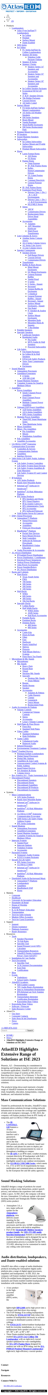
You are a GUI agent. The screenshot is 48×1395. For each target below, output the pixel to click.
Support (15, 924)
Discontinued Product (21, 778)
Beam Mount (27, 120)
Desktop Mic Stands (36, 678)
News (14, 1021)
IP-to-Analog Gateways (32, 504)
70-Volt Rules (23, 941)
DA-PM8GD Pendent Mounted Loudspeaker (25, 1347)
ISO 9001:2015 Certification (13, 1386)
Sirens (25, 207)
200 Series (26, 586)
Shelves (25, 647)
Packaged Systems (19, 852)
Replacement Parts (35, 705)
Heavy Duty (27, 666)
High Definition (29, 736)
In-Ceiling (26, 35)
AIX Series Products (25, 480)
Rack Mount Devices (31, 536)
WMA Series (33, 610)
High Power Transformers (33, 232)
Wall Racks (22, 591)
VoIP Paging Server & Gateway (30, 513)
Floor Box (26, 726)
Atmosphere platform (11, 1214)
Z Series (25, 376)
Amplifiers (16, 388)
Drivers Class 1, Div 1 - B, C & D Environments (37, 194)
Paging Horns (28, 161)
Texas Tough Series (30, 577)
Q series (31, 282)
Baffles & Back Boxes (31, 265)
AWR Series (33, 613)
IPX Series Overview (26, 862)
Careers (15, 1023)
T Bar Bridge (33, 327)
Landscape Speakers (31, 335)
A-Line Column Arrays (32, 248)
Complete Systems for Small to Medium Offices (30, 384)
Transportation (18, 912)
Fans (24, 639)
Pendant (25, 38)
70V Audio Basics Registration (30, 987)
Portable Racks (28, 618)
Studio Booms (28, 685)
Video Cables (22, 731)
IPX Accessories (29, 508)
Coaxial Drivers (29, 100)
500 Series (26, 584)
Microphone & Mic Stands (23, 659)
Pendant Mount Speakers (27, 132)
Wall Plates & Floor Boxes (28, 724)
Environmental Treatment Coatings (31, 748)
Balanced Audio (29, 743)
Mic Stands (22, 664)
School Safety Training (26, 980)
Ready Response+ (19, 931)
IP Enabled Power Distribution (30, 555)
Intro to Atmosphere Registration (31, 989)
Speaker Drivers (29, 253)
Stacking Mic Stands (31, 673)
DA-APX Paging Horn (19, 1344)
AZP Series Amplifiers (31, 410)
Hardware (26, 642)
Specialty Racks (24, 603)
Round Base (27, 668)
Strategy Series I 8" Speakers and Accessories (36, 83)
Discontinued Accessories (28, 790)
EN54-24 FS (15, 1324)
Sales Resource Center (21, 1009)
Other (24, 637)
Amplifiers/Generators (26, 373)
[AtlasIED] (21, 11)
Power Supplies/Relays (27, 567)
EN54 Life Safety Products (33, 359)
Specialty (26, 676)
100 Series (26, 589)
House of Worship (19, 905)
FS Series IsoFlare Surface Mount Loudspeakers (33, 109)
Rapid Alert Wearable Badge (29, 483)
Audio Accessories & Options (24, 707)
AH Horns (32, 156)
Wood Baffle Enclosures (32, 125)
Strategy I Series (29, 64)
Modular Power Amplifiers (28, 417)
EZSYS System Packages (28, 857)
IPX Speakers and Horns (32, 499)
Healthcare (16, 898)
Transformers (27, 262)
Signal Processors (29, 520)
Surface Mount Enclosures (34, 316)
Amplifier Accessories (26, 441)
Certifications (22, 970)
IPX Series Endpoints (26, 823)
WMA (25, 594)
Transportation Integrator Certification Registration (27, 998)
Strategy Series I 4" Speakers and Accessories (36, 69)
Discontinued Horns (25, 782)
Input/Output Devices (26, 768)
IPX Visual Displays (31, 501)
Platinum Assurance (20, 929)
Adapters (31, 224)
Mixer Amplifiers (24, 426)
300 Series (26, 598)
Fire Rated (32, 308)
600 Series (26, 596)
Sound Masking (18, 368)
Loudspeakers (17, 28)
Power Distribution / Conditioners (31, 557)
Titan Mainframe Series (32, 424)
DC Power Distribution (27, 569)
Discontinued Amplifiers (27, 785)
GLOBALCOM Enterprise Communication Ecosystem (24, 445)
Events (14, 975)
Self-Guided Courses (26, 985)
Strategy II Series (29, 62)
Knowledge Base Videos (27, 1001)
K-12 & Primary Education (23, 910)
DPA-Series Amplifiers (32, 414)
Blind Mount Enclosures (33, 268)
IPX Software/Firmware (32, 511)
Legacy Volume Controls (32, 722)
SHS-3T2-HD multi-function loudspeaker (24, 1233)
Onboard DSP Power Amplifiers (30, 407)
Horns (19, 151)
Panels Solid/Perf (29, 644)
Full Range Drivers (36, 255)
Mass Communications (21, 795)
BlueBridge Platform (26, 531)
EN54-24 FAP (24, 1315)
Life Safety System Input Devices (31, 466)
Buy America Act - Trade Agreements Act (29, 775)
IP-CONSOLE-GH (12, 1124)
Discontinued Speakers (26, 780)
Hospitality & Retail (20, 902)
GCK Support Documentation (29, 965)
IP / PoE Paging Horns (37, 166)
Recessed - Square (35, 301)
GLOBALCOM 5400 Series (22, 1163)
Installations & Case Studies (23, 958)
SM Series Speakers (30, 117)
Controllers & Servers (26, 449)
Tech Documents (19, 960)
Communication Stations (27, 451)
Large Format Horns (31, 154)
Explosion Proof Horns (32, 190)
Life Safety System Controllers (30, 463)
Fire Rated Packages (31, 352)
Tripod (25, 671)
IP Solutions (17, 478)
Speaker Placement (25, 939)
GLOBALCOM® (25, 864)
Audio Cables (23, 738)
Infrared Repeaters (25, 746)
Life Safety (21, 349)
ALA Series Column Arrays (34, 243)
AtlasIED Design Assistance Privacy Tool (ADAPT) (29, 954)
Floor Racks (22, 574)
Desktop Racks (28, 623)
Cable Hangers (34, 695)
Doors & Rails (28, 635)
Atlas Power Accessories (27, 565)
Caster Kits (27, 632)
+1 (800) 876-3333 (9, 1028)
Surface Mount (28, 40)
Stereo (25, 717)
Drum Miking (33, 681)
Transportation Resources (27, 951)
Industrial (16, 907)
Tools (14, 936)
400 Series (32, 625)
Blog (14, 972)
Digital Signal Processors (27, 756)
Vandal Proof (33, 279)
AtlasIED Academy (20, 982)
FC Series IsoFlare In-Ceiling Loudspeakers (31, 51)
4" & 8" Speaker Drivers (32, 96)
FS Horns (32, 158)
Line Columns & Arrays (27, 236)
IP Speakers (22, 134)
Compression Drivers (37, 211)
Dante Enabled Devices (22, 751)
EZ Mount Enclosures (37, 272)
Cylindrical (32, 294)
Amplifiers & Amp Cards (27, 761)
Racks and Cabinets (20, 572)
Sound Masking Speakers (28, 137)
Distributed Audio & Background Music (29, 878)
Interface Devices (24, 456)
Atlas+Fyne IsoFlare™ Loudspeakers (26, 31)
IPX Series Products (25, 496)
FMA (24, 579)
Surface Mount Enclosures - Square (36, 304)
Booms (25, 683)
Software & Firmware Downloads (31, 541)
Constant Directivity (36, 180)
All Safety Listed (29, 103)
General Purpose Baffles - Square (35, 297)
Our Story (16, 1014)
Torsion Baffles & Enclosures (35, 290)
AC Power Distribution (21, 553)
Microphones (22, 661)
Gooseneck (32, 700)
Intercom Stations (24, 845)
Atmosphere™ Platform (27, 518)
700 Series (26, 582)
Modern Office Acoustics (22, 917)
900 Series (32, 627)
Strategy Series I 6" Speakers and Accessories (36, 76)
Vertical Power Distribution (28, 562)
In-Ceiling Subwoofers (32, 141)
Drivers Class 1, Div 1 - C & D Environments (37, 200)
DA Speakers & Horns (26, 770)
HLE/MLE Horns (35, 204)
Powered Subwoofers (37, 347)
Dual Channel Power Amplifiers (31, 398)
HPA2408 (20, 1308)
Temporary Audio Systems (28, 855)
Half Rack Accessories (37, 615)
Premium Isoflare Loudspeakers (30, 754)
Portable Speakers (24, 330)
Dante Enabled (28, 42)
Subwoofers (22, 139)
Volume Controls (24, 710)
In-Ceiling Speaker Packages (34, 88)
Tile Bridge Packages (31, 98)
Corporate (16, 895)
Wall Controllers (29, 538)
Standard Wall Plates (31, 729)
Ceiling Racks (28, 606)
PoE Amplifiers (23, 438)
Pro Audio (32, 339)
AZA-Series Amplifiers (32, 412)
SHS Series (22, 45)
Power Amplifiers (24, 390)
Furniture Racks (29, 620)
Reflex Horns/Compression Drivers (36, 170)
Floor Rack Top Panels (32, 656)
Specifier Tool (23, 943)
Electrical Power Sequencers (29, 560)
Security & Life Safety (21, 860)
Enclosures (27, 366)
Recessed (32, 286)
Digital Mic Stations (25, 758)
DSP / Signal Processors (22, 516)
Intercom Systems (19, 840)
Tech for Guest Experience (23, 919)
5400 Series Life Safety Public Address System (30, 820)
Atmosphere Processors (27, 371)
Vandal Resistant (29, 122)
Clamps (31, 697)
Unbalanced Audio (30, 741)
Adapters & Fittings (36, 693)
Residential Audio (29, 337)
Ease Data (21, 968)
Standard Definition (30, 734)
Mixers (25, 434)
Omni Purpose (34, 163)
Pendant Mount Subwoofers (34, 149)
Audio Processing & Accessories (31, 550)
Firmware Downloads (31, 528)
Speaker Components (26, 250)
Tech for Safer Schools (21, 914)
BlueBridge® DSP (25, 888)
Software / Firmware (20, 1006)
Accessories (27, 221)
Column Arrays (23, 773)
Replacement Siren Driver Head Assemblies (36, 216)
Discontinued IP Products (27, 787)
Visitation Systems (25, 848)
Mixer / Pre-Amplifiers (26, 429)
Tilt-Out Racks (28, 601)
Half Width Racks (29, 608)
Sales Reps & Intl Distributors (24, 1018)
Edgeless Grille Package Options (35, 58)
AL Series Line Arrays (31, 245)
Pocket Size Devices (31, 533)
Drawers (26, 649)
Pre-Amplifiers (28, 431)
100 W (30, 209)
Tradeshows (22, 977)
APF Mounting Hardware (34, 227)
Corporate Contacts (20, 1016)
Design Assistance (19, 927)
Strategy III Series (29, 55)
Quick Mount (33, 702)
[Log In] (7, 17)
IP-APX (14, 1154)
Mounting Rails (34, 320)
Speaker (25, 688)
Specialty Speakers (25, 332)
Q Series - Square (35, 284)
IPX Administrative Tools (33, 506)
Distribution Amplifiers (32, 436)
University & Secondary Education (26, 900)
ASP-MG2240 (28, 378)
